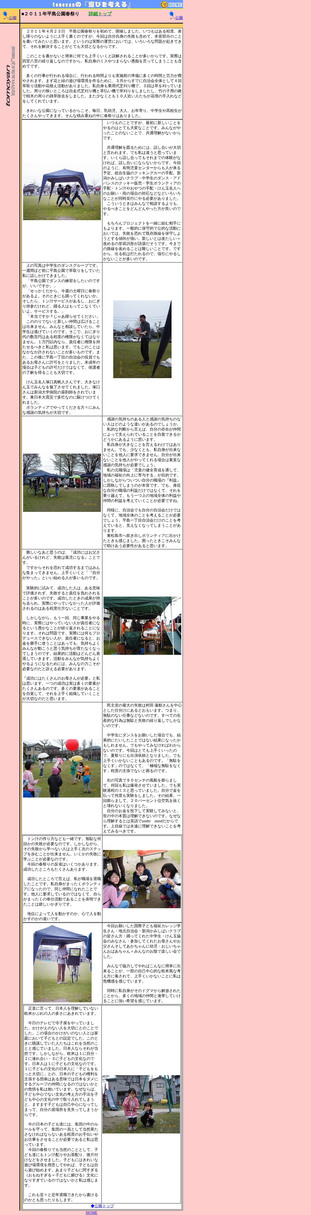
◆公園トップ (102, 1206)
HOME (91, 1213)
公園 (13, 18)
